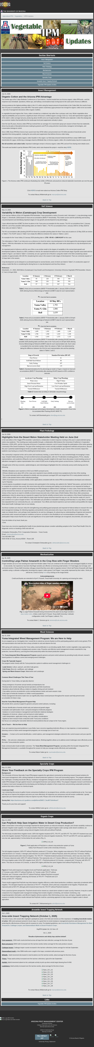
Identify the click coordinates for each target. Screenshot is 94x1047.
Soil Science (47, 63)
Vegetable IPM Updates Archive (47, 85)
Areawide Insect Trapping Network (47, 81)
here (44, 572)
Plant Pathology (47, 67)
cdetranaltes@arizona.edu (15, 534)
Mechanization (47, 70)
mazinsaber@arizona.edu (57, 752)
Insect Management (47, 59)
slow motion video (26, 614)
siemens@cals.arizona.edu (58, 620)
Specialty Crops (47, 77)
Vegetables (18, 16)
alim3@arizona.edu (58, 903)
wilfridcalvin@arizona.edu (57, 808)
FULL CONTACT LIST (42, 1037)
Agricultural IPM (8, 16)
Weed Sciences (47, 74)
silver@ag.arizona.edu (57, 415)
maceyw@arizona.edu (59, 194)
